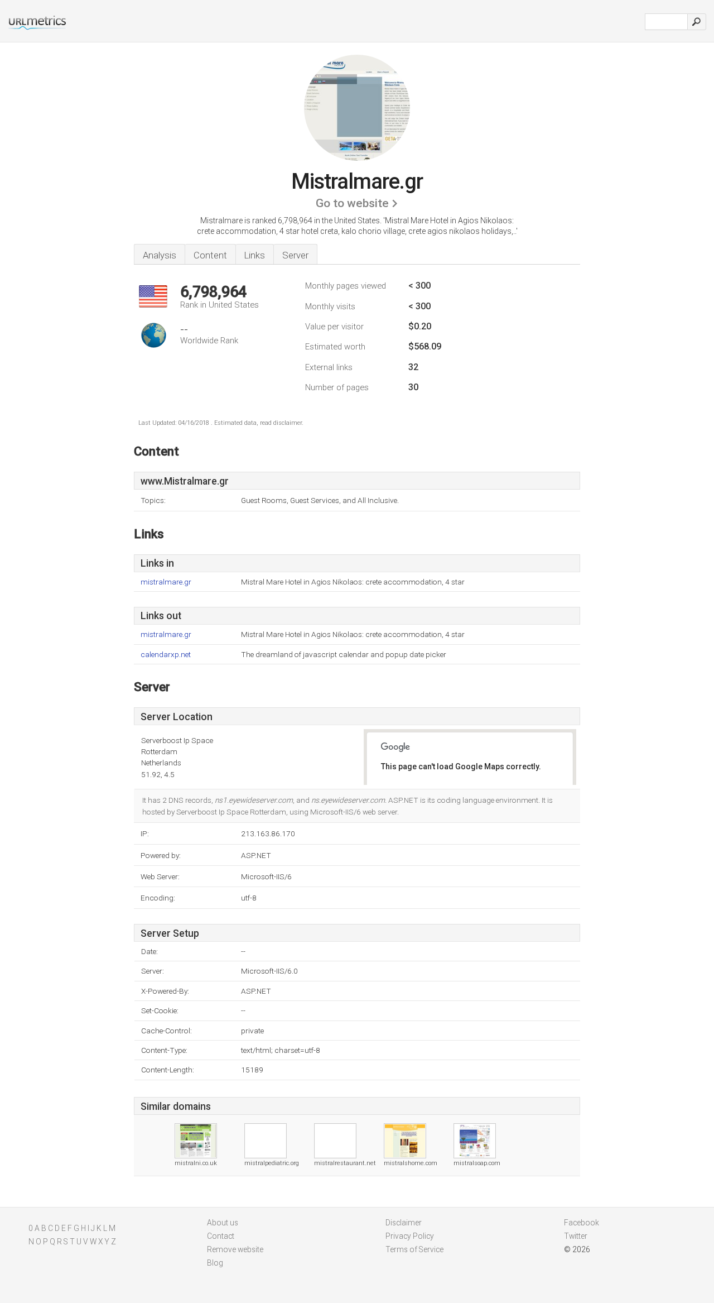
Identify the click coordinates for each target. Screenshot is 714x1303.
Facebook (581, 1222)
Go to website (352, 203)
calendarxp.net (166, 654)
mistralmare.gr (166, 582)
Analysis (159, 255)
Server (295, 255)
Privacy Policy (409, 1236)
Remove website (235, 1249)
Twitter (575, 1236)
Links (254, 255)
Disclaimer (403, 1222)
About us (222, 1222)
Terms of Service (414, 1249)
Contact (220, 1236)
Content (210, 255)
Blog (215, 1262)
